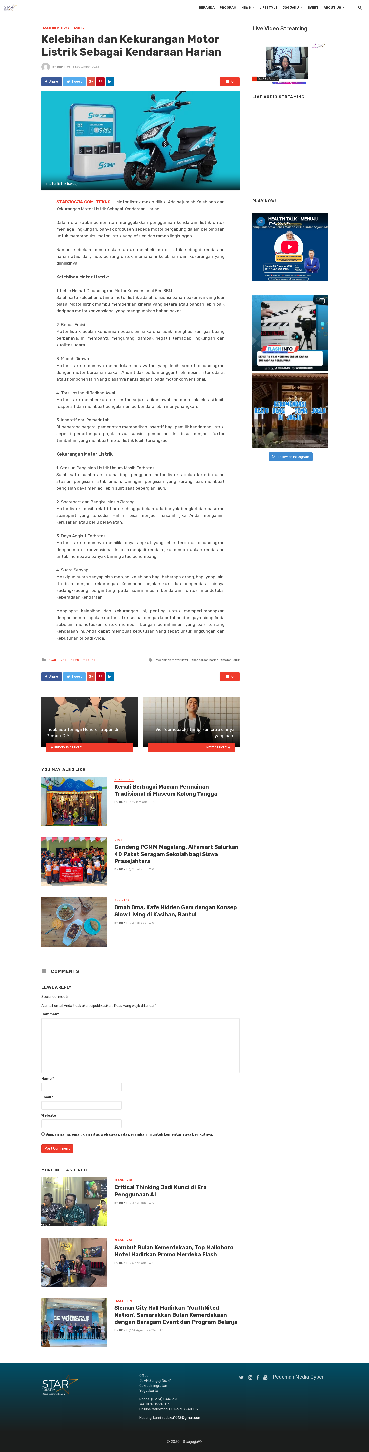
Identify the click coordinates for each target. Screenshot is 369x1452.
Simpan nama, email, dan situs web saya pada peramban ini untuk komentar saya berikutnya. (129, 1134)
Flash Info (50, 27)
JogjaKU (290, 7)
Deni (61, 66)
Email (47, 1097)
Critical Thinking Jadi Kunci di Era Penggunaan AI (160, 1190)
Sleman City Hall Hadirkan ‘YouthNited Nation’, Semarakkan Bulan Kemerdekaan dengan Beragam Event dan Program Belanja (175, 1315)
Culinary (121, 900)
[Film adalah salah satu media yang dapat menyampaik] (290, 333)
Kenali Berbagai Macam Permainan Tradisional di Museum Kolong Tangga (165, 790)
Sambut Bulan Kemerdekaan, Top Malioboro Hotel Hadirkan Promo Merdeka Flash (174, 1251)
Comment (50, 1014)
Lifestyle (268, 7)
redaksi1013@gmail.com (181, 1418)
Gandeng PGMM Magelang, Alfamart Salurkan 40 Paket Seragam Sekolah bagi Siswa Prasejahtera (176, 854)
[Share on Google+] (91, 81)
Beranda (207, 7)
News (246, 7)
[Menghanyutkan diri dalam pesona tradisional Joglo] (290, 410)
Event (313, 7)
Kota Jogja (124, 779)
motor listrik (231, 660)
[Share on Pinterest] (100, 81)
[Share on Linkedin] (110, 81)
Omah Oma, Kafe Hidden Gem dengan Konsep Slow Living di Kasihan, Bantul (175, 911)
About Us (332, 7)
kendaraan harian (205, 660)
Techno (78, 27)
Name (47, 1079)
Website (48, 1115)
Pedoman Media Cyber (298, 1376)
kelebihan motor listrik (173, 660)
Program (228, 7)
